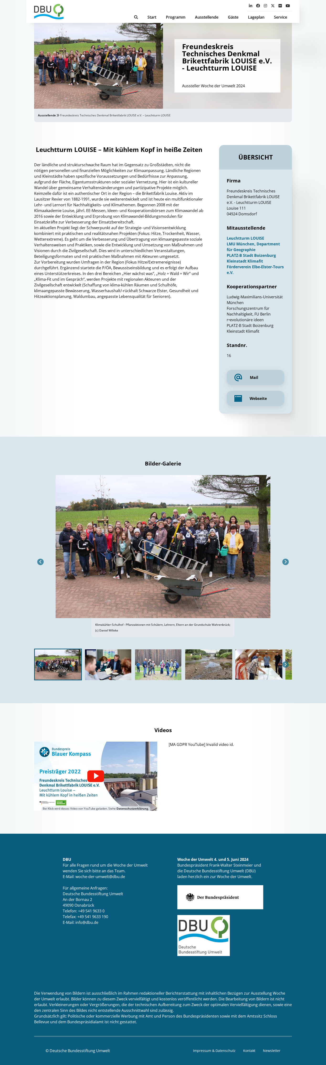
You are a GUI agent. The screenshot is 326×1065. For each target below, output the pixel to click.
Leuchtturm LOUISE (245, 238)
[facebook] (258, 5)
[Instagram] (265, 5)
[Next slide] (285, 562)
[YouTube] (288, 5)
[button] (58, 664)
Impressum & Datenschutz (214, 1050)
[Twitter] (273, 5)
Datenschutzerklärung (132, 809)
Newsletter (271, 1050)
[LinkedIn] (250, 5)
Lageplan (256, 17)
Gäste (233, 17)
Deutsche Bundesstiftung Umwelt (80, 1050)
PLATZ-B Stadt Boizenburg (251, 255)
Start (151, 17)
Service (280, 17)
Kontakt (249, 1050)
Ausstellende (206, 17)
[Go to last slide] (40, 562)
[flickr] (280, 5)
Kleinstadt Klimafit (245, 261)
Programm (175, 17)
